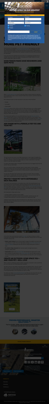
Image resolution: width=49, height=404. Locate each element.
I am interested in (11, 24)
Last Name (27, 17)
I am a (26, 21)
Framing (28, 25)
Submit (36, 32)
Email (9, 29)
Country (9, 21)
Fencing (11, 25)
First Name (10, 17)
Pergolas (11, 27)
